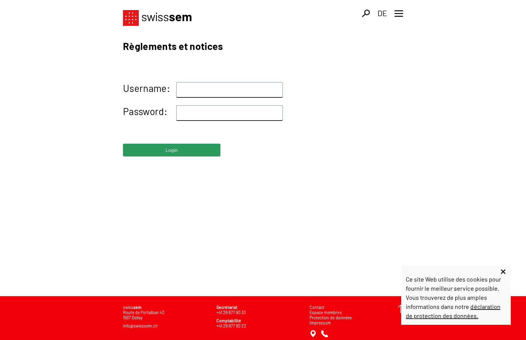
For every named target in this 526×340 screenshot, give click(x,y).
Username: (146, 88)
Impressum (320, 322)
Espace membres (326, 312)
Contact (317, 307)
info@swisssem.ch (140, 325)
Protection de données (331, 317)
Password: (145, 111)
